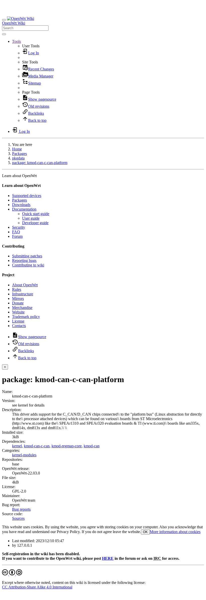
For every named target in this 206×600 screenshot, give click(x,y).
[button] (16, 41)
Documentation (24, 209)
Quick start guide (35, 214)
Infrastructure (22, 294)
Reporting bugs (24, 260)
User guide (30, 218)
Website (18, 312)
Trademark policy (26, 316)
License (18, 321)
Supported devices (26, 195)
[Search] (4, 34)
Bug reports (21, 509)
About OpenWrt (25, 285)
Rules (16, 289)
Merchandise (22, 307)
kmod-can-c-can (36, 446)
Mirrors (18, 298)
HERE (108, 558)
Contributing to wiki (28, 265)
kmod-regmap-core (67, 446)
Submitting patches (27, 256)
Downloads (21, 205)
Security (18, 227)
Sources (18, 518)
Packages (19, 153)
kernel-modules (24, 455)
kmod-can (91, 446)
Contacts (19, 326)
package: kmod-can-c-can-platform (39, 163)
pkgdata (18, 158)
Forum (17, 236)
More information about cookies (175, 532)
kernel (17, 446)
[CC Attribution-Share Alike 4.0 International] (12, 574)
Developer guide (35, 223)
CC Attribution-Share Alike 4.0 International (37, 587)
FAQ (16, 232)
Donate (18, 303)
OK (145, 532)
